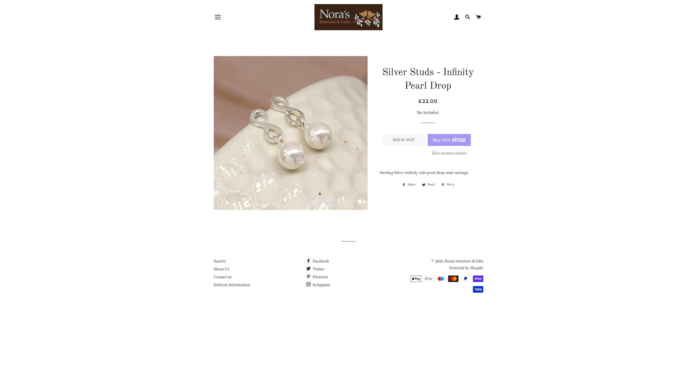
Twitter (318, 269)
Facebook (320, 261)
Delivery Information (232, 284)
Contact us (223, 276)
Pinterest (320, 276)
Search (219, 261)
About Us (221, 269)
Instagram (321, 284)
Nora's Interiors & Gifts (464, 261)
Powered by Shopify (466, 267)
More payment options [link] (449, 153)
